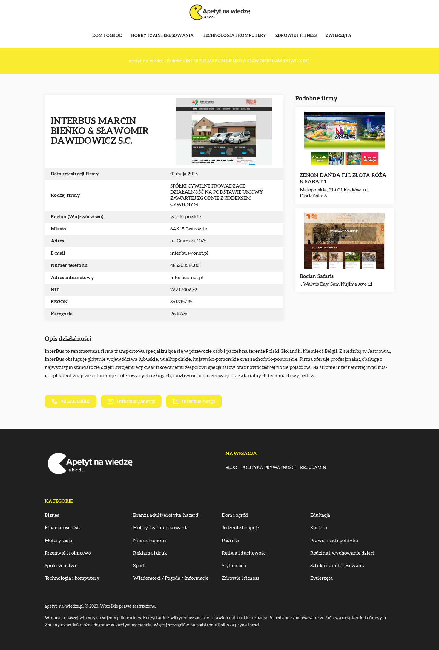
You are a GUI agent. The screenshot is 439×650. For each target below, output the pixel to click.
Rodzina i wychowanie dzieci (342, 553)
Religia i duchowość (244, 553)
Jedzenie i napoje (240, 527)
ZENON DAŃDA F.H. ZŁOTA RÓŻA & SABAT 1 (343, 178)
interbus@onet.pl (189, 253)
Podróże (179, 314)
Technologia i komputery (234, 36)
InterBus (54, 351)
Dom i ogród (107, 36)
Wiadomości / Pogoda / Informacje (170, 578)
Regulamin (313, 468)
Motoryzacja (58, 540)
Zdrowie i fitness (296, 36)
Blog (231, 468)
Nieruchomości (150, 540)
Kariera (318, 527)
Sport (139, 565)
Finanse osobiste (63, 527)
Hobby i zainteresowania (162, 36)
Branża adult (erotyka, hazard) (166, 515)
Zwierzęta (338, 36)
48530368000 (185, 265)
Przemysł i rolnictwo (68, 553)
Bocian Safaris (317, 276)
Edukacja (320, 515)
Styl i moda (234, 565)
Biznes (52, 515)
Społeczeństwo (61, 565)
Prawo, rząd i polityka (334, 540)
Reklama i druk (150, 553)
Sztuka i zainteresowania (338, 565)
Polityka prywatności (268, 468)
